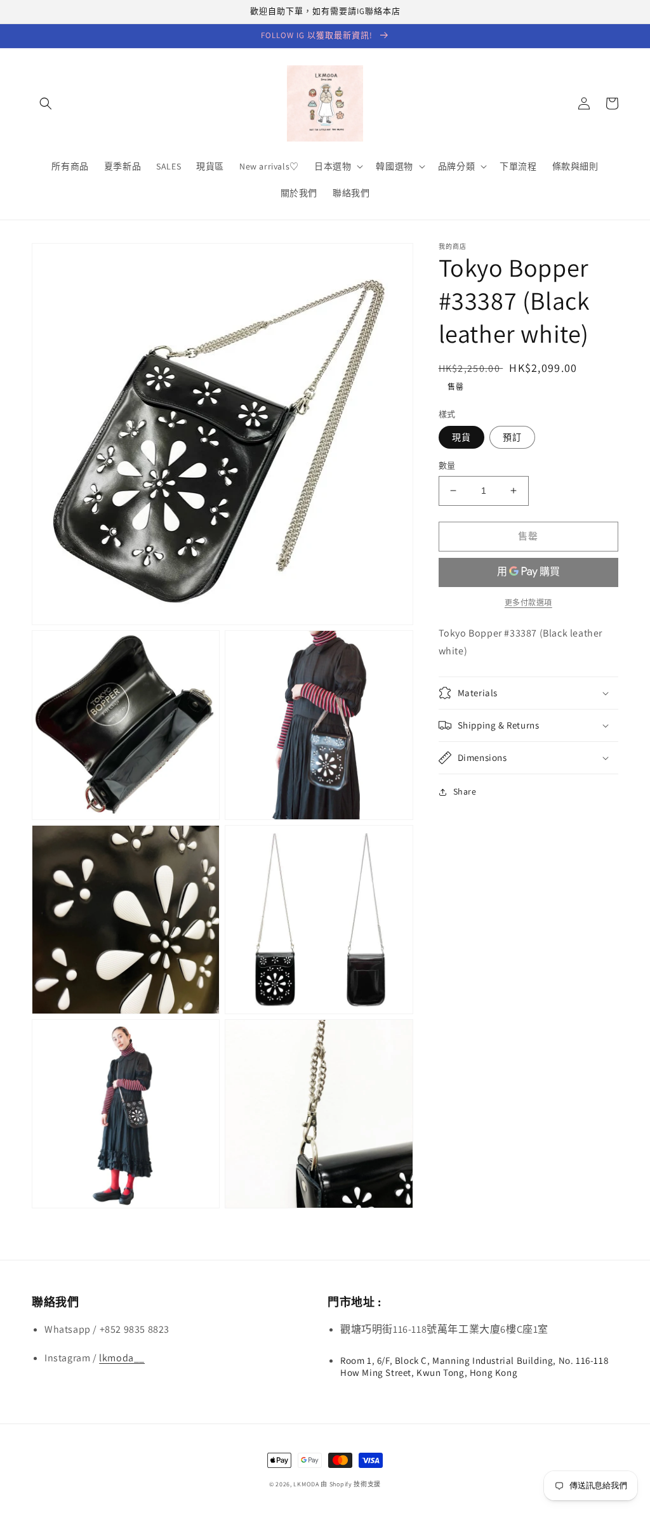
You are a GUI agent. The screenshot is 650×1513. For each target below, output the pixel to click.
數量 (447, 465)
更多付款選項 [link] (528, 602)
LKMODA (306, 1484)
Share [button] (465, 791)
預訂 (512, 437)
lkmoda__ (122, 1357)
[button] (46, 103)
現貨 (461, 437)
